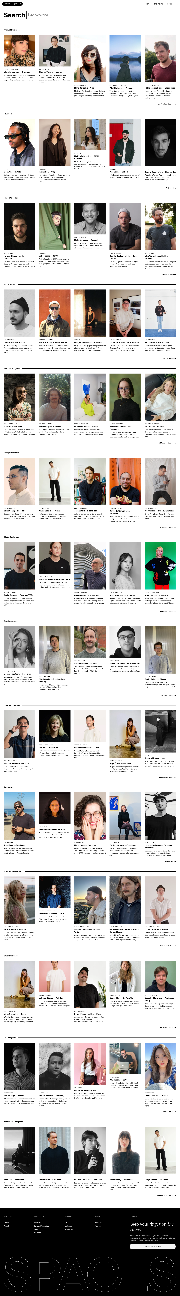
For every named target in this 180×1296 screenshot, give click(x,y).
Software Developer (118, 85)
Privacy (98, 1223)
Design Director (10, 508)
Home (6, 1223)
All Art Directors (169, 359)
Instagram (69, 1226)
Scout (36, 1229)
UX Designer (8, 1093)
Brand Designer (116, 760)
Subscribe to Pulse (153, 1246)
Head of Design (10, 253)
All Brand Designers (168, 1028)
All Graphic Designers (167, 443)
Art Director (44, 69)
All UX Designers (169, 1112)
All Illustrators (170, 861)
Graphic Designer (10, 424)
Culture (37, 1223)
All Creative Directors (167, 777)
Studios (37, 1232)
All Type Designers (168, 695)
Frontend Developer (12, 926)
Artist (147, 755)
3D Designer (8, 842)
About (6, 1226)
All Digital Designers (168, 611)
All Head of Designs (168, 275)
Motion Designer (116, 339)
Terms (97, 1226)
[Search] (177, 4)
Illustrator (43, 826)
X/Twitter (69, 1229)
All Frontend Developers (166, 946)
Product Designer (11, 69)
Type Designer (9, 671)
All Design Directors (168, 527)
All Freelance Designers (166, 1196)
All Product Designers (167, 104)
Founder (7, 169)
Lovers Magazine (12, 4)
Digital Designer (10, 592)
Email (67, 1223)
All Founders (171, 188)
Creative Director (152, 424)
